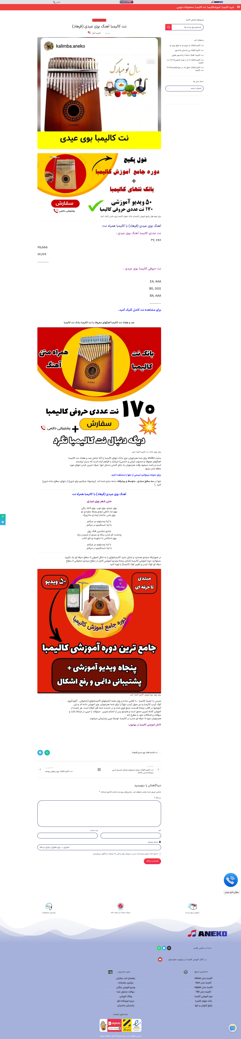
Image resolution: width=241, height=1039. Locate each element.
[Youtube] (160, 959)
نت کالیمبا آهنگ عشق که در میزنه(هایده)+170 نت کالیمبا (185, 69)
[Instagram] (169, 948)
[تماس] (54, 2)
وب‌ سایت (94, 830)
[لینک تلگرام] (40, 752)
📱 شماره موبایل (154, 842)
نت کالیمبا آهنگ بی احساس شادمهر (189, 50)
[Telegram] (164, 948)
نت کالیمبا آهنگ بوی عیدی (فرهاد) (144, 752)
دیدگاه (157, 797)
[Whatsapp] (159, 948)
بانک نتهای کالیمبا (99, 20)
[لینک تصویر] (231, 879)
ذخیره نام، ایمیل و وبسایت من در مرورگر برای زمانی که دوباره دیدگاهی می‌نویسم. (125, 853)
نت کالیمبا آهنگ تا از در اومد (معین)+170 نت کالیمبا (185, 61)
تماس (58, 2)
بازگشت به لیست (99, 769)
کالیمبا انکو (96, 33)
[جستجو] (168, 27)
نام (160, 830)
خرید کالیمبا (228, 7)
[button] (238, 6)
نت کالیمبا (200, 7)
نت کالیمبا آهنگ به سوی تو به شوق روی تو (187, 45)
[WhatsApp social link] (47, 752)
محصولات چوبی (185, 7)
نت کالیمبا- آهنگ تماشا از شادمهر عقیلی (188, 55)
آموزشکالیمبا (213, 7)
